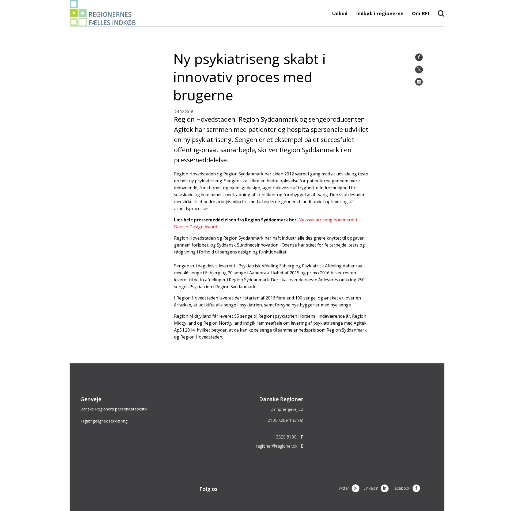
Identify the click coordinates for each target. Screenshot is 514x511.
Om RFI (420, 13)
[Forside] (104, 24)
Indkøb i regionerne (379, 13)
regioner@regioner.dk (276, 446)
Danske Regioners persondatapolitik (113, 409)
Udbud (339, 13)
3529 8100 (286, 437)
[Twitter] (419, 70)
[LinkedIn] (419, 82)
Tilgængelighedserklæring (104, 421)
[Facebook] (419, 57)
